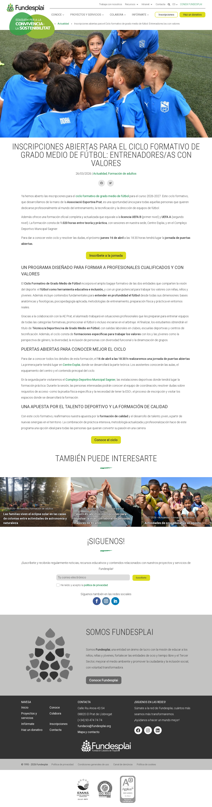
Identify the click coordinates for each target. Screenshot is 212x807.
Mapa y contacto (88, 732)
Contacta (160, 4)
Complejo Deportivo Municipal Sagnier (90, 379)
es (174, 4)
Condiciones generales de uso (93, 764)
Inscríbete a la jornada (106, 256)
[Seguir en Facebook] (97, 601)
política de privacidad (96, 585)
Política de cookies (146, 764)
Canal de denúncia (122, 764)
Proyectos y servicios (85, 14)
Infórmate (139, 14)
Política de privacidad (63, 764)
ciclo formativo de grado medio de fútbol (102, 196)
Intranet (145, 4)
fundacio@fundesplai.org (94, 726)
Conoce (56, 14)
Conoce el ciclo (106, 440)
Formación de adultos (122, 173)
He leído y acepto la (84, 585)
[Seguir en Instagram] (106, 601)
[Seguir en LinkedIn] (115, 601)
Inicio (24, 707)
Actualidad (63, 23)
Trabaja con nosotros (110, 4)
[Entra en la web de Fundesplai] (106, 751)
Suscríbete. (141, 577)
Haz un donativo (192, 14)
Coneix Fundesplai (191, 4)
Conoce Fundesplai (103, 680)
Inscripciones (166, 14)
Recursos (130, 4)
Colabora (116, 14)
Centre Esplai (71, 364)
